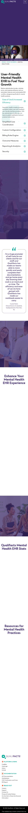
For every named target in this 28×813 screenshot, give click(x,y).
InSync (3, 768)
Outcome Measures (10, 141)
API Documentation (7, 776)
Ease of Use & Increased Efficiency (12, 101)
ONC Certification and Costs (10, 780)
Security (5, 152)
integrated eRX (14, 588)
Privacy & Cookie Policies (9, 794)
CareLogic (5, 766)
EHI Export (5, 782)
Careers (4, 788)
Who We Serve (11, 62)
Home (4, 62)
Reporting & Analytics (11, 146)
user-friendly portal (10, 407)
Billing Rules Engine (10, 136)
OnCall (4, 770)
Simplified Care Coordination (8, 123)
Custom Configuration (11, 130)
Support (4, 790)
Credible (4, 764)
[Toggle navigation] (25, 2)
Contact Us (5, 792)
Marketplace (5, 778)
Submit (14, 237)
